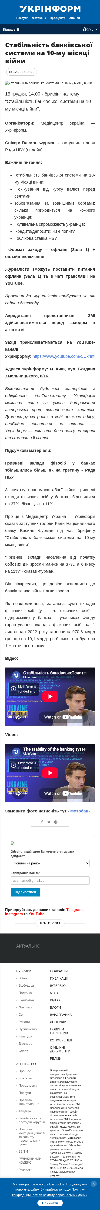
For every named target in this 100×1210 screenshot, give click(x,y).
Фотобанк (39, 18)
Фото (55, 993)
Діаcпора (25, 1043)
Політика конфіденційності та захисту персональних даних (32, 1136)
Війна (23, 978)
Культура (25, 1036)
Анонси (74, 18)
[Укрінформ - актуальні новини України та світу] (50, 8)
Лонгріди (58, 1022)
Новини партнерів (59, 1031)
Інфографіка (61, 1015)
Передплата (28, 1085)
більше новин (50, 923)
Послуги (22, 18)
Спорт (23, 1051)
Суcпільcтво (28, 1029)
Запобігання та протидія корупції (32, 1120)
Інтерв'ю (58, 986)
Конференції (61, 1040)
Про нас (25, 1071)
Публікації (59, 978)
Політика (25, 993)
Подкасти (59, 971)
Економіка (26, 1000)
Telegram (74, 910)
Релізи (55, 1058)
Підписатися (25, 892)
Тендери (25, 1111)
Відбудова (26, 985)
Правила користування (29, 1102)
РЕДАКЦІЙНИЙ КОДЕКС (30, 1160)
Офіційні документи (60, 1049)
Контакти (25, 1078)
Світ (22, 1014)
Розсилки (25, 1170)
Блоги (55, 1007)
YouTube (36, 914)
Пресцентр (58, 18)
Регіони (24, 1022)
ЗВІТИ (23, 1151)
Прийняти (50, 1203)
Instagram (14, 914)
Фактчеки (26, 1007)
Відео (55, 1000)
